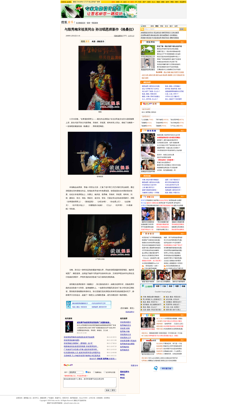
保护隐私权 (74, 398)
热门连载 (145, 336)
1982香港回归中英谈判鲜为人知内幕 (169, 150)
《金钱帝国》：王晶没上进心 (173, 324)
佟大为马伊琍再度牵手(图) (173, 240)
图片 (171, 26)
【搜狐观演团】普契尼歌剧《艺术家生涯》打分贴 (165, 333)
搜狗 (98, 2)
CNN (174, 75)
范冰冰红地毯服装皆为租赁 (151, 245)
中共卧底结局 (156, 38)
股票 (157, 75)
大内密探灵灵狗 (162, 143)
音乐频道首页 (80, 23)
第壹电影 (159, 324)
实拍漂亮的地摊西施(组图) (173, 250)
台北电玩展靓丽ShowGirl (150, 263)
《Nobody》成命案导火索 (150, 258)
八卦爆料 (159, 321)
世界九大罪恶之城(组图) (172, 253)
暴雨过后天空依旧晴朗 (169, 361)
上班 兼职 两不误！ (148, 187)
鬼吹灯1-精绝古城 (152, 203)
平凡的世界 (169, 203)
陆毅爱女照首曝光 (178, 227)
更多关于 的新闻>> (102, 359)
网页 (156, 26)
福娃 (172, 72)
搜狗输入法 (27, 398)
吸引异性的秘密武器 (172, 182)
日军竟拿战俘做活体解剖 (150, 250)
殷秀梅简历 (124, 350)
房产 (144, 2)
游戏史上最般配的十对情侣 (173, 263)
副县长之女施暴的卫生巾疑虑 (170, 69)
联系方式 (66, 398)
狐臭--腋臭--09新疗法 (172, 192)
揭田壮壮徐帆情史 (148, 222)
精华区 (122, 375)
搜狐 (74, 2)
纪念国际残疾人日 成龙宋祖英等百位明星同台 (82, 353)
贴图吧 (144, 126)
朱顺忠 (159, 62)
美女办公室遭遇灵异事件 (150, 255)
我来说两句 (118, 36)
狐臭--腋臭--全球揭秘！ (173, 86)
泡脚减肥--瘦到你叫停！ (173, 190)
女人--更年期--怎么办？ (150, 99)
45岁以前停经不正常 (172, 185)
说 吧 (154, 104)
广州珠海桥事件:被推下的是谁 (170, 59)
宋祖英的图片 (125, 322)
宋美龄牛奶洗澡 (146, 38)
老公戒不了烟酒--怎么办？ (151, 91)
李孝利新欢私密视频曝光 (172, 255)
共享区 (143, 205)
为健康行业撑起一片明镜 (150, 192)
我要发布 (134, 366)
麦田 (165, 140)
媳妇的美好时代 (172, 140)
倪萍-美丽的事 (174, 143)
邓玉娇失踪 (157, 32)
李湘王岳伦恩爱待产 (164, 162)
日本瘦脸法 (173, 35)
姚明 (146, 78)
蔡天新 (159, 67)
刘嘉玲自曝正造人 (162, 229)
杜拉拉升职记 (163, 200)
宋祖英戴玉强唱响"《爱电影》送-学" (78, 343)
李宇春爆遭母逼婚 (147, 227)
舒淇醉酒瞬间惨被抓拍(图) (173, 248)
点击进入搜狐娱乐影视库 (172, 261)
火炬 (143, 75)
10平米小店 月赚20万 (172, 96)
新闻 (88, 23)
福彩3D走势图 (178, 205)
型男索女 (159, 354)
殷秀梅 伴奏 (125, 331)
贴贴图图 (159, 346)
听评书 (143, 200)
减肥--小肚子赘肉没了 (172, 180)
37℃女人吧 (175, 126)
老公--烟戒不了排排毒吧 (173, 99)
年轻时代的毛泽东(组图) (170, 49)
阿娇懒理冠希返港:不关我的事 (167, 168)
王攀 (158, 69)
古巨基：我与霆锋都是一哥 (166, 170)
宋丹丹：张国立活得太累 (165, 155)
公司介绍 (92, 398)
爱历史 (159, 49)
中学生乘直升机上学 (148, 57)
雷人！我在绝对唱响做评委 (171, 51)
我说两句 (183, 2)
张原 (158, 64)
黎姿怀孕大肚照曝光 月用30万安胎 (169, 165)
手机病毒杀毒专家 (152, 205)
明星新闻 (95, 23)
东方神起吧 (175, 123)
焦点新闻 (159, 343)
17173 (86, 2)
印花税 (181, 72)
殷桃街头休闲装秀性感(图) (151, 243)
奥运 (165, 72)
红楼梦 (179, 200)
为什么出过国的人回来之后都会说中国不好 (163, 358)
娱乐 (125, 2)
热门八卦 (159, 318)
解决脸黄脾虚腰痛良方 (173, 187)
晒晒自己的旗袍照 (154, 361)
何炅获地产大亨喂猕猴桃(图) (152, 237)
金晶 (160, 75)
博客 (172, 2)
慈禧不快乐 (165, 38)
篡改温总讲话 (155, 35)
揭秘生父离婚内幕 (178, 222)
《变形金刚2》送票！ (151, 266)
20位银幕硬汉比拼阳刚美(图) (173, 329)
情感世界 (159, 351)
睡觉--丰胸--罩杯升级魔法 (151, 96)
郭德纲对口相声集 (152, 200)
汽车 (139, 2)
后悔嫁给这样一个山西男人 (172, 351)
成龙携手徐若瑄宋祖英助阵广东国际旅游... (94, 322)
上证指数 (145, 120)
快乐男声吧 (175, 120)
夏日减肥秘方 (164, 35)
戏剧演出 (145, 333)
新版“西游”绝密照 (148, 282)
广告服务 (51, 398)
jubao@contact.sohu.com (71, 403)
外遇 (153, 75)
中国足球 (179, 75)
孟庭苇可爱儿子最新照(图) (173, 258)
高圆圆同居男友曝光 (148, 70)
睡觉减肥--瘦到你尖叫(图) (151, 86)
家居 (149, 2)
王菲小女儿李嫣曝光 (163, 282)
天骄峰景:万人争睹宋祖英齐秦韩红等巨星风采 (82, 356)
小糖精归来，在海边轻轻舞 (172, 354)
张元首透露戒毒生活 (173, 266)
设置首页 (19, 398)
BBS (176, 2)
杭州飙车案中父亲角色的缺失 (170, 64)
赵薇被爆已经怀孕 (147, 224)
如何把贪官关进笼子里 (169, 62)
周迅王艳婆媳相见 (162, 227)
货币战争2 (177, 203)
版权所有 (83, 400)
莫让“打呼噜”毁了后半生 (150, 89)
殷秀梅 (148, 112)
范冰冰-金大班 (175, 135)
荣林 (158, 59)
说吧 (176, 26)
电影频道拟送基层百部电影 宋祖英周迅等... (81, 346)
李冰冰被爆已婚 (163, 222)
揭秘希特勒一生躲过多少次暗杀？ (168, 148)
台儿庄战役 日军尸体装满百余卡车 (169, 145)
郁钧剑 (153, 112)
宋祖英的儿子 (125, 338)
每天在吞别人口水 (148, 354)
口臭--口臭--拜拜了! (172, 94)
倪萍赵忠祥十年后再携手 (172, 243)
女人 (153, 2)
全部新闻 (99, 398)
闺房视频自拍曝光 (148, 158)
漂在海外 (145, 358)
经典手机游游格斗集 (166, 205)
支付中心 (36, 398)
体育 (117, 2)
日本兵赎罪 (175, 32)
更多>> (183, 42)
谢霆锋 (170, 75)
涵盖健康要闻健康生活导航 (174, 91)
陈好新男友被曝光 (178, 229)
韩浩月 (159, 57)
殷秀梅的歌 (124, 347)
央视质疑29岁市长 (147, 32)
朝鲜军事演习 (166, 32)
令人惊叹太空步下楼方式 (174, 268)
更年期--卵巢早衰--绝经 (173, 89)
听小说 (143, 203)
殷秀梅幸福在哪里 (127, 344)
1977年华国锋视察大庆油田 (171, 54)
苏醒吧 (144, 123)
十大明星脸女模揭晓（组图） (173, 318)
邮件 (167, 2)
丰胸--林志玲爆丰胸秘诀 (150, 180)
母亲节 (176, 72)
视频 (158, 2)
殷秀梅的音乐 (125, 325)
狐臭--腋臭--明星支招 (149, 94)
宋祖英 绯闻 (125, 328)
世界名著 (162, 203)
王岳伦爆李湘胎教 (150, 268)
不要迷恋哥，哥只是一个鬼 (172, 343)
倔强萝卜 (160, 140)
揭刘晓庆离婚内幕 (162, 224)
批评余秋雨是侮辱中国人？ (171, 57)
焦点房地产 (93, 2)
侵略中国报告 (174, 38)
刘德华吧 (160, 123)
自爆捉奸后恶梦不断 (148, 171)
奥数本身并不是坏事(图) (170, 67)
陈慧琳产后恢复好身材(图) (151, 240)
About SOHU (83, 398)
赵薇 (150, 75)
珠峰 (168, 72)
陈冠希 (165, 75)
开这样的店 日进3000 (149, 185)
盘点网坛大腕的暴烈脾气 (150, 253)
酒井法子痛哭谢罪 (179, 282)
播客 (162, 2)
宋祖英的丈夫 (125, 335)
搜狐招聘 (43, 398)
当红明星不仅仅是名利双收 (172, 349)
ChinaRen (80, 2)
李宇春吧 (160, 120)
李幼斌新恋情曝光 (178, 224)
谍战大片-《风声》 (148, 145)
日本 (146, 75)
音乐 (166, 26)
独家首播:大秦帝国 (163, 135)
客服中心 (58, 398)
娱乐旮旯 (159, 349)
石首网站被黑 (145, 35)
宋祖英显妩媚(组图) (72, 340)
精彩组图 (159, 326)
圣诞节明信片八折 (147, 229)
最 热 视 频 (151, 131)
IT (136, 2)
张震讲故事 (173, 200)
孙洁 (143, 112)
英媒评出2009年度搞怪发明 (172, 346)
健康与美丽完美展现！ (150, 190)
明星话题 (159, 329)
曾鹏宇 (159, 51)
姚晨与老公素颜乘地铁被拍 (151, 248)
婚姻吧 (159, 126)
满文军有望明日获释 (164, 157)
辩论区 (122, 378)
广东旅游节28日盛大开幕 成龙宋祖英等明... (81, 349)
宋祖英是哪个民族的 (128, 341)
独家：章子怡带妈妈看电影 (173, 237)
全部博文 (107, 398)
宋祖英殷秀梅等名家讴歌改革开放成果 (79, 337)
